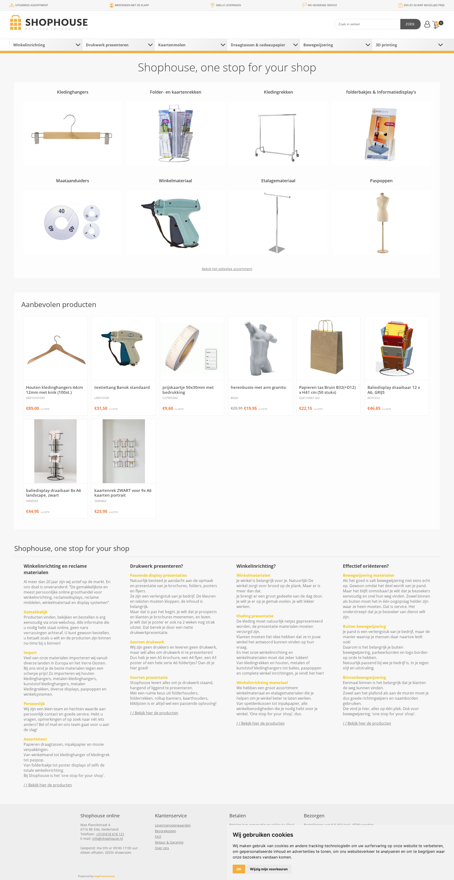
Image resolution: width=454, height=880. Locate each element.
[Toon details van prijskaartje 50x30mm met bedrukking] (192, 348)
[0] (436, 25)
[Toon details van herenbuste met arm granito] (260, 348)
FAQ (158, 836)
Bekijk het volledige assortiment (227, 269)
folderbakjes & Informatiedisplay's (381, 92)
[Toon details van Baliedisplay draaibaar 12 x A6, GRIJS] (397, 348)
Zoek (410, 24)
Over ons (162, 848)
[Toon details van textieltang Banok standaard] (124, 348)
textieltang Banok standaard (122, 387)
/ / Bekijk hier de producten (48, 785)
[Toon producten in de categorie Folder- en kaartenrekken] (175, 134)
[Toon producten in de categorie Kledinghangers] (72, 134)
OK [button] (238, 869)
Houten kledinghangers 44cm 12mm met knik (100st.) (54, 390)
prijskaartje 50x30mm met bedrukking (188, 390)
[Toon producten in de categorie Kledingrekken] (278, 134)
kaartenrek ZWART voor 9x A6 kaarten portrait (123, 493)
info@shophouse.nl (107, 838)
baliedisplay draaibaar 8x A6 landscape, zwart (53, 493)
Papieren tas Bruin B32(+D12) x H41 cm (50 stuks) (327, 390)
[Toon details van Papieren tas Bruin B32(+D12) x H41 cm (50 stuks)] (328, 348)
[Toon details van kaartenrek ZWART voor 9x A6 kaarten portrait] (124, 451)
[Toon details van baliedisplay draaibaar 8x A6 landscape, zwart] (55, 451)
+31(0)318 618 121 (110, 834)
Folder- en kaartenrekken (175, 92)
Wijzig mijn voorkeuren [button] (269, 869)
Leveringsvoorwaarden (173, 825)
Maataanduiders (72, 180)
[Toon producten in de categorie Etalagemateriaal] (278, 223)
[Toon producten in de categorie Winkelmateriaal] (175, 223)
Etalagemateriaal (278, 180)
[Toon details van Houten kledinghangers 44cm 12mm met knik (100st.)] (55, 348)
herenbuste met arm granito (258, 387)
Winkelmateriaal (175, 180)
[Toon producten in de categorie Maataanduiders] (72, 223)
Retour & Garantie (169, 842)
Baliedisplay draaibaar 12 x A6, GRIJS (393, 390)
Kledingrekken (278, 92)
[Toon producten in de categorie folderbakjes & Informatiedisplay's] (381, 134)
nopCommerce (104, 876)
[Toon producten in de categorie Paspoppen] (381, 223)
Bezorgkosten (165, 831)
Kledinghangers (72, 92)
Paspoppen (381, 180)
